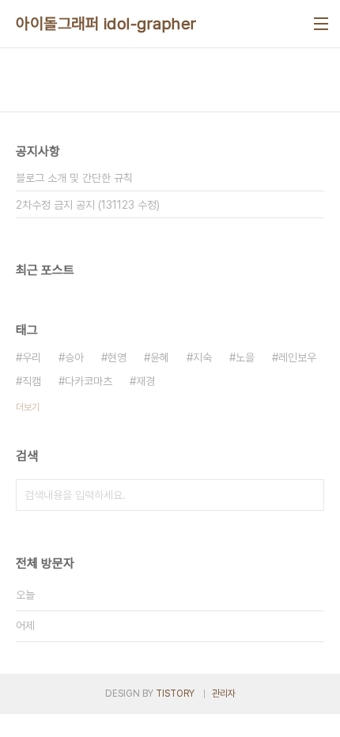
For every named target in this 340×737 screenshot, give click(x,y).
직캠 (31, 381)
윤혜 (159, 357)
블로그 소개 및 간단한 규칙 (74, 178)
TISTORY (175, 693)
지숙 (202, 357)
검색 (308, 495)
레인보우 (297, 357)
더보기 (28, 407)
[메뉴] (321, 24)
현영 (117, 357)
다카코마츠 (88, 381)
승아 (74, 357)
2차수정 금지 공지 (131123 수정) (88, 204)
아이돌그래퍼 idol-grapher (106, 24)
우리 (31, 357)
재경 (145, 381)
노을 (245, 357)
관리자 (224, 693)
